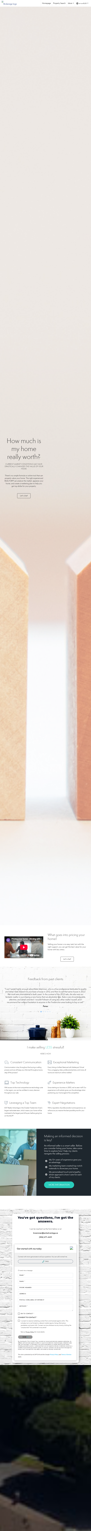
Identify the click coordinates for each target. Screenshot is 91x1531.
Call (47, 1261)
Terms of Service (66, 1354)
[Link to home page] (10, 3)
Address (22, 1294)
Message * (23, 1306)
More (71, 4)
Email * (22, 1281)
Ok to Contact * (27, 1313)
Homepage (46, 3)
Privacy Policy (54, 1354)
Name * (22, 1275)
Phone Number (25, 1287)
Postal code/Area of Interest (31, 1300)
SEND (25, 1337)
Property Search (59, 3)
